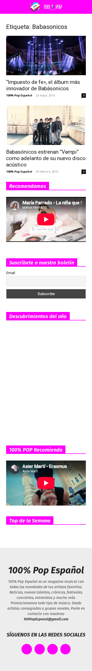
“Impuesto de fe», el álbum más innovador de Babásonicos (43, 85)
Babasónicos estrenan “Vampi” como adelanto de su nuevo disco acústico (46, 158)
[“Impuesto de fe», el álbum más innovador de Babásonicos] (46, 55)
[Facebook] (26, 649)
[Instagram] (52, 649)
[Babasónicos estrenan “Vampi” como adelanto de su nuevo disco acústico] (46, 125)
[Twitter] (39, 649)
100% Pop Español (19, 95)
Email (10, 272)
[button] (9, 7)
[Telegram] (65, 649)
